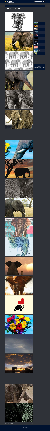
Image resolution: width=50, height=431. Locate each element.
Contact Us (32, 425)
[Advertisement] (19, 134)
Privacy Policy (25, 425)
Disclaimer (17, 425)
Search (44, 1)
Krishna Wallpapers (25, 427)
